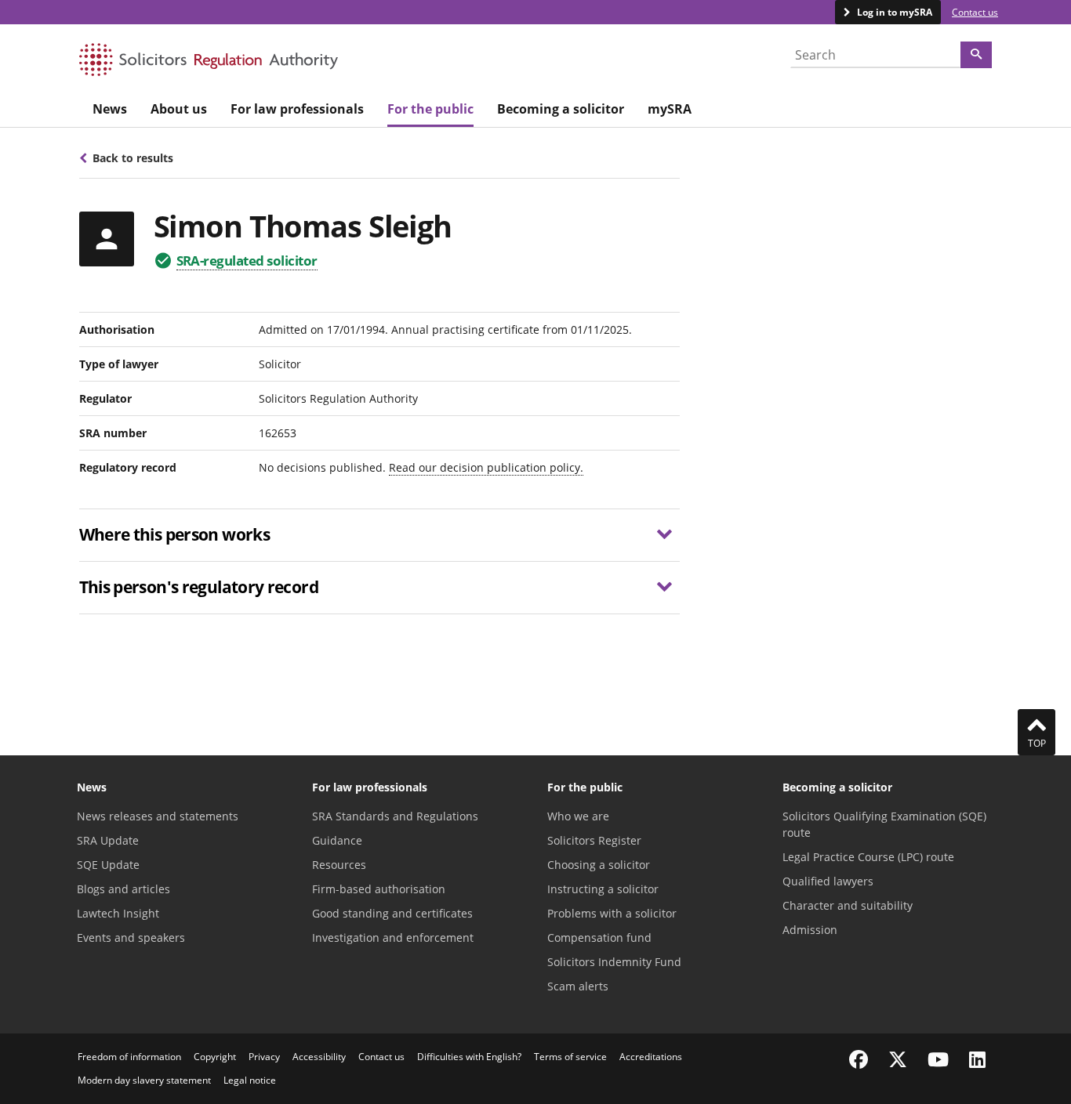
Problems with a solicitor (612, 913)
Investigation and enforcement (393, 937)
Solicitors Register (594, 840)
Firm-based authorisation (378, 888)
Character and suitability (847, 905)
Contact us (975, 12)
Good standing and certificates (392, 913)
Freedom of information (129, 1056)
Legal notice (249, 1080)
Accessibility (319, 1056)
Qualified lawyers (827, 881)
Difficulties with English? (469, 1056)
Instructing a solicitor (603, 888)
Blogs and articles (123, 888)
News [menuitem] (110, 109)
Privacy (264, 1056)
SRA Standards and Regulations (395, 816)
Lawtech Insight (118, 913)
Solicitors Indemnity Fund (614, 961)
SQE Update (108, 864)
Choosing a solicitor (598, 864)
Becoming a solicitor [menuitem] (560, 109)
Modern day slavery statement (144, 1080)
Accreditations (650, 1056)
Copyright (215, 1056)
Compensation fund (599, 937)
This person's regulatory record (198, 587)
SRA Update (108, 840)
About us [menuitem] (179, 109)
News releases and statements (157, 816)
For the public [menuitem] (430, 109)
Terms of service (570, 1056)
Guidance (337, 840)
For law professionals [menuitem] (297, 109)
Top (1037, 743)
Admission (809, 929)
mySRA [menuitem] (670, 109)
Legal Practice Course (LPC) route (868, 856)
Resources (339, 864)
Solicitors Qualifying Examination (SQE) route (884, 824)
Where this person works (174, 534)
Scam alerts (577, 986)
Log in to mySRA (893, 12)
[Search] (976, 55)
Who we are (578, 816)
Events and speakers (131, 937)
